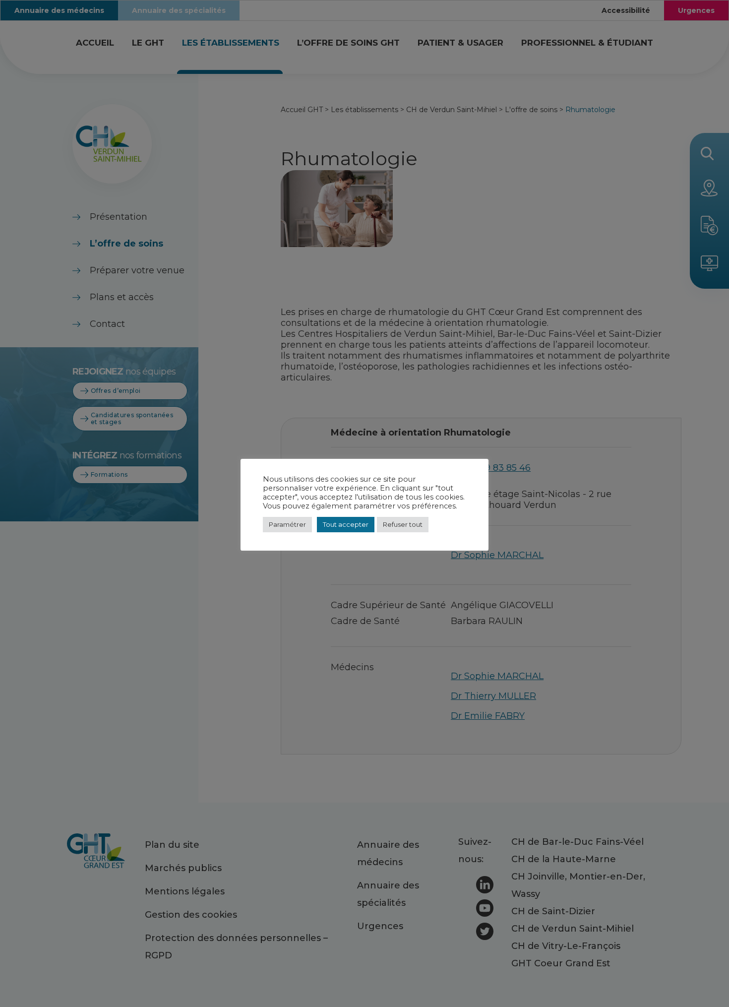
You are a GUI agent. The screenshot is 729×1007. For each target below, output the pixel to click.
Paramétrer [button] (287, 524)
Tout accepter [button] (345, 524)
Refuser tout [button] (403, 524)
